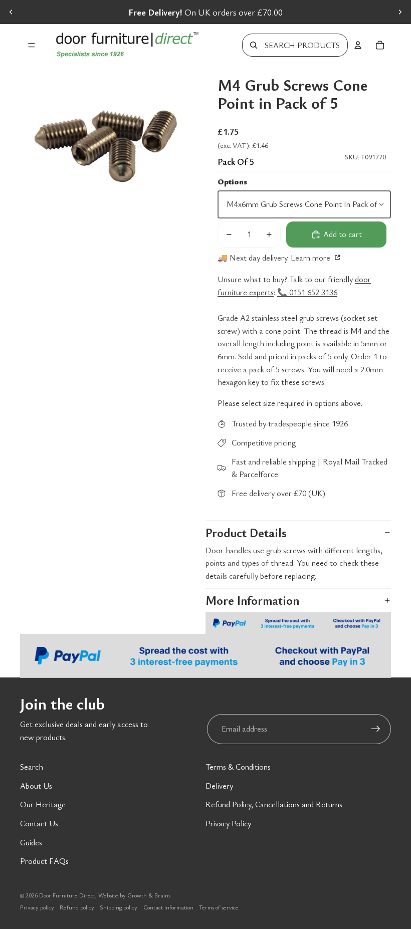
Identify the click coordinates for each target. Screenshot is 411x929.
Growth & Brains (148, 895)
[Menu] (31, 45)
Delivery (219, 785)
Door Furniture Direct (67, 895)
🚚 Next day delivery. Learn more (275, 257)
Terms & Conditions (238, 766)
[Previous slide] (11, 12)
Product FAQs (44, 860)
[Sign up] (375, 729)
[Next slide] (400, 12)
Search (31, 766)
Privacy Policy (228, 823)
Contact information (168, 907)
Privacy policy (37, 907)
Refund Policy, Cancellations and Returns (274, 804)
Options (232, 181)
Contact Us (39, 823)
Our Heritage (43, 804)
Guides (31, 842)
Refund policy (77, 907)
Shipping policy (118, 907)
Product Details (246, 533)
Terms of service (219, 907)
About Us (36, 785)
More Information (252, 600)
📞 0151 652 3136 (307, 292)
